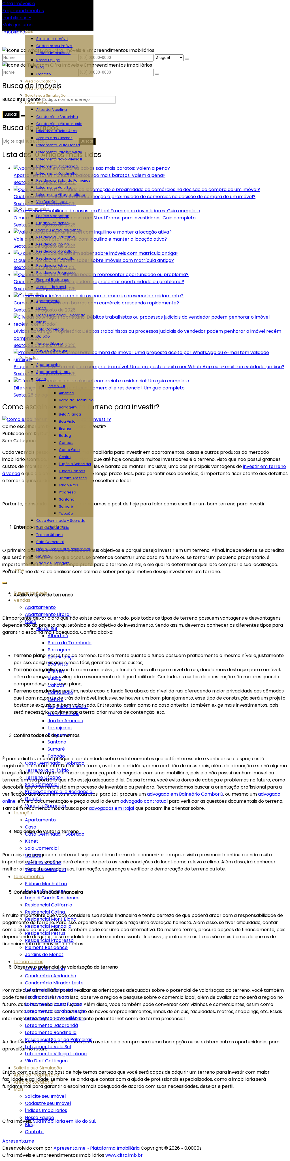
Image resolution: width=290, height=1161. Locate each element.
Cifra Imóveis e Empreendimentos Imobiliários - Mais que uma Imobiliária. (23, 17)
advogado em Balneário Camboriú (185, 794)
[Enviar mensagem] (187, 59)
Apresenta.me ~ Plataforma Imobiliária (97, 1148)
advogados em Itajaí (111, 808)
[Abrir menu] (4, 581)
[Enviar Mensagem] (157, 74)
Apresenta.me (18, 1141)
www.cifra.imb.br (124, 1155)
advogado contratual (144, 801)
